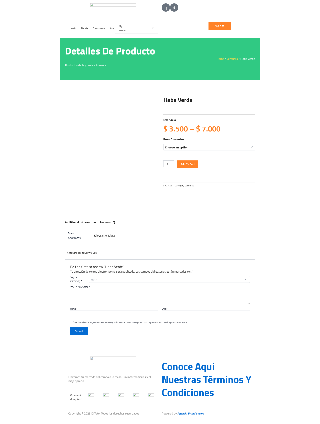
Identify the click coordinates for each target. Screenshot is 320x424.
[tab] (80, 222)
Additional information (80, 222)
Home (220, 58)
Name (74, 308)
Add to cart (188, 164)
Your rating (76, 279)
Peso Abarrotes (173, 139)
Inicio (73, 28)
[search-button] (152, 27)
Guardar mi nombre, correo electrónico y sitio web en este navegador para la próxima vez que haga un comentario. (130, 322)
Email (165, 308)
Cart (112, 28)
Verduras (232, 58)
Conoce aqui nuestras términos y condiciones (206, 379)
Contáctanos (99, 28)
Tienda (84, 28)
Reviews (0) (107, 222)
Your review (80, 287)
